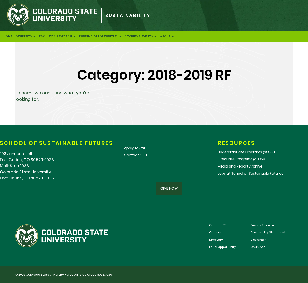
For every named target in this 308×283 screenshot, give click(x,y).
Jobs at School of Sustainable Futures (250, 173)
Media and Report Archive (240, 166)
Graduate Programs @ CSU (241, 159)
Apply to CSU (135, 148)
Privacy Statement (264, 225)
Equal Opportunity (222, 247)
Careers (215, 232)
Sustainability (128, 15)
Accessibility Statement (268, 232)
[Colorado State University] (50, 15)
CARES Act (258, 247)
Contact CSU (135, 155)
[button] (169, 188)
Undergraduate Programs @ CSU (246, 152)
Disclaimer (258, 240)
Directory (216, 240)
